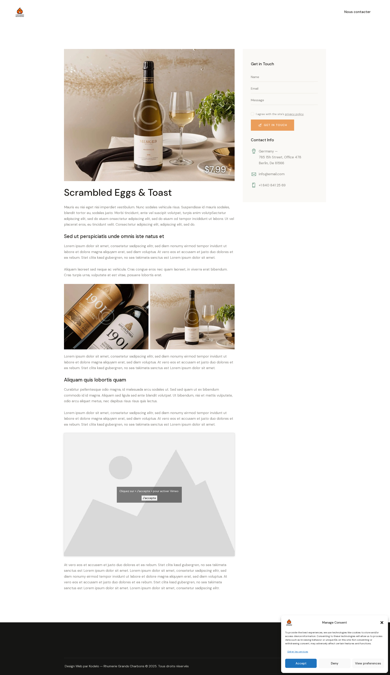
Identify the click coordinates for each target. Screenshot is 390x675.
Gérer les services (297, 651)
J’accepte (149, 498)
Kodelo (94, 666)
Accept (301, 663)
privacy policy (294, 114)
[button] (382, 623)
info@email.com (272, 174)
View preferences (368, 663)
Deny (334, 663)
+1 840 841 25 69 (272, 185)
